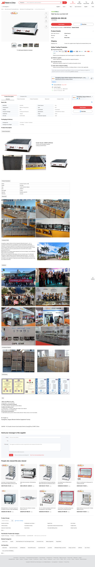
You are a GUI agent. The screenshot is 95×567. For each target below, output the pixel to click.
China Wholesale (42, 557)
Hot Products (16, 557)
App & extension (78, 6)
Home (2, 9)
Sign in (92, 3)
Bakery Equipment (49, 541)
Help (71, 6)
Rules (93, 6)
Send (11, 455)
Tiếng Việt (77, 559)
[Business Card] (91, 102)
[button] (66, 99)
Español (21, 559)
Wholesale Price (49, 557)
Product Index (69, 557)
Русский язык (36, 559)
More (2, 553)
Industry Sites (55, 557)
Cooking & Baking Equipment (40, 9)
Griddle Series (73, 525)
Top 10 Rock (87, 547)
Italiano (41, 559)
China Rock (4, 547)
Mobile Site (75, 557)
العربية (54, 559)
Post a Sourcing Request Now (37, 455)
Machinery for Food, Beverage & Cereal (26, 9)
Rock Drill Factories (32, 547)
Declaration (61, 561)
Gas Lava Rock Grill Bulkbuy (8, 550)
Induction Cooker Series (6, 528)
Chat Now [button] (84, 24)
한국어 (58, 559)
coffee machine (4, 525)
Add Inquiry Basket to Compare (25, 50)
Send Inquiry (61, 24)
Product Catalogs (19, 520)
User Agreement (55, 561)
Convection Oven (40, 541)
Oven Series (73, 523)
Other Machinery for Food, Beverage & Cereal (25, 541)
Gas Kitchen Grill (41, 547)
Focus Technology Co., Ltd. (39, 561)
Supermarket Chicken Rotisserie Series (55, 525)
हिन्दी (65, 559)
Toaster (11, 541)
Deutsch (45, 559)
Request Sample (75, 27)
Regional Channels (63, 557)
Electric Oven (4, 541)
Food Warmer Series (28, 525)
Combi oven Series (5, 523)
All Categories (6, 6)
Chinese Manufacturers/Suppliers (32, 557)
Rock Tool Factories (13, 547)
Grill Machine (22, 547)
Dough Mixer (58, 541)
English (17, 559)
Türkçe (73, 559)
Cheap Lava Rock (72, 547)
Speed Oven (50, 523)
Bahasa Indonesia (83, 559)
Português (26, 559)
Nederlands (50, 559)
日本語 (61, 559)
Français (30, 559)
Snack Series (26, 528)
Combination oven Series (29, 523)
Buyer (64, 6)
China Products (22, 557)
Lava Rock (50, 547)
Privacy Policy (66, 561)
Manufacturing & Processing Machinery (12, 9)
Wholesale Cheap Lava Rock (60, 547)
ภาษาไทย (68, 559)
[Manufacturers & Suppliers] (8, 2)
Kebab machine (74, 528)
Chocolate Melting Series (52, 528)
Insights (80, 557)
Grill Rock (80, 547)
